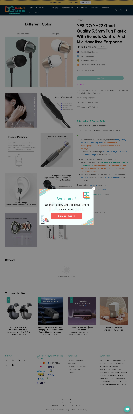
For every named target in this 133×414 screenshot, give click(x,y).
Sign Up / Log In (66, 216)
